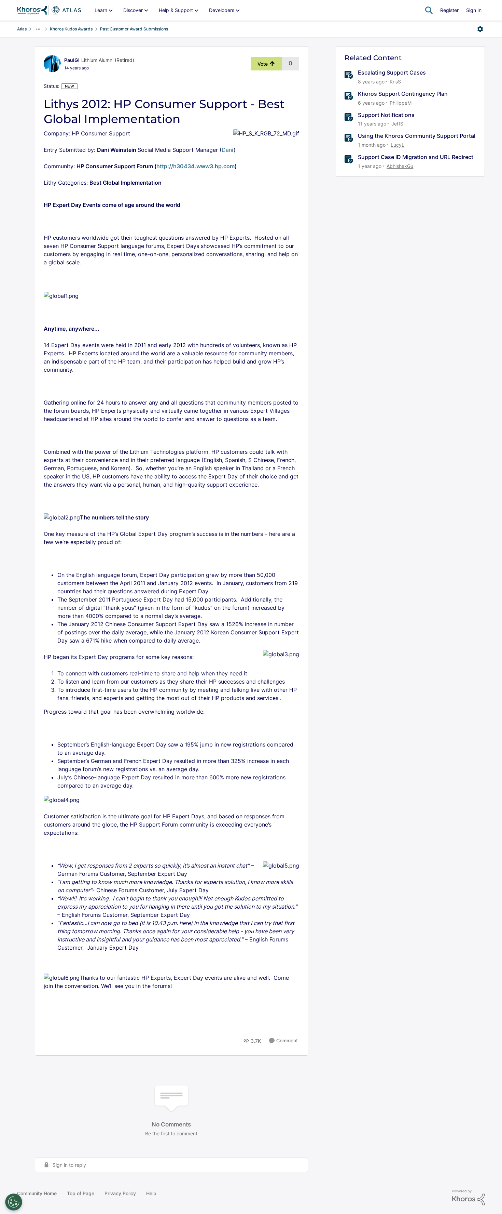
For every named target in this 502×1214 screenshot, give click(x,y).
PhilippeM (401, 103)
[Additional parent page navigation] (38, 29)
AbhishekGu (400, 166)
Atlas (22, 28)
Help (151, 1193)
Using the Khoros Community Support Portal (416, 135)
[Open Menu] (480, 29)
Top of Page (80, 1193)
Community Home (37, 1193)
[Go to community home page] (49, 10)
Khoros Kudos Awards (71, 28)
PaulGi (72, 60)
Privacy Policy (120, 1193)
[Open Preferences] (13, 1202)
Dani (228, 149)
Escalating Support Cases (392, 72)
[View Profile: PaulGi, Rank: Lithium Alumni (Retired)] (52, 63)
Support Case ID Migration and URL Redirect (415, 157)
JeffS (397, 124)
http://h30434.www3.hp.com (195, 166)
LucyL (397, 145)
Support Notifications (386, 114)
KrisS (395, 81)
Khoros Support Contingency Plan (403, 93)
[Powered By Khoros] (468, 1197)
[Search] (429, 10)
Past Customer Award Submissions (134, 28)
